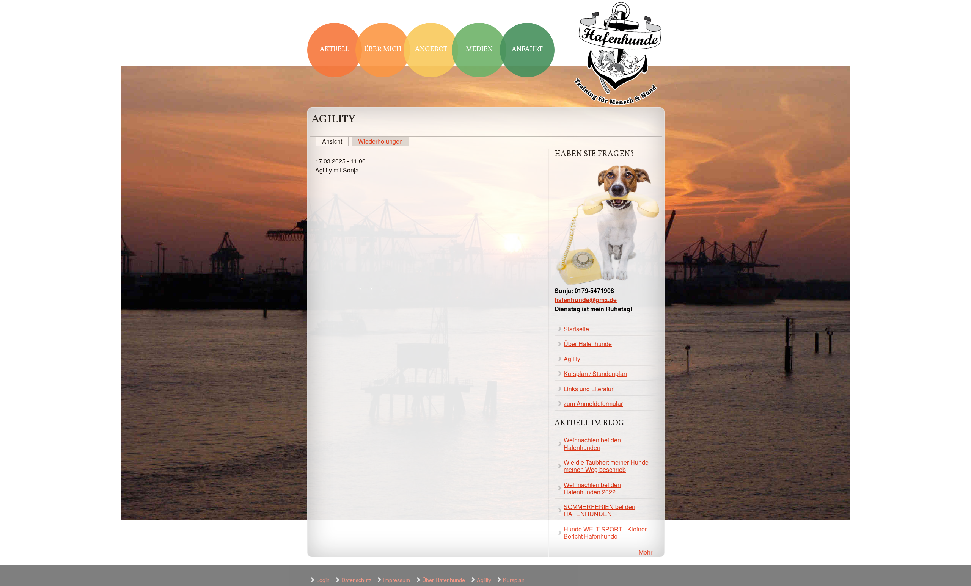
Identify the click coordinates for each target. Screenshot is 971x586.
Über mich (382, 49)
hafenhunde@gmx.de (586, 299)
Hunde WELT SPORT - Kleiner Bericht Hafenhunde (605, 533)
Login (323, 580)
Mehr (645, 552)
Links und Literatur (588, 388)
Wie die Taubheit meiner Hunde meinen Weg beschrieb (606, 466)
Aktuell (334, 49)
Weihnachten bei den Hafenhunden (592, 443)
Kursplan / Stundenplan (595, 373)
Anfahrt (527, 49)
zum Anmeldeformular (593, 403)
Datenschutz (356, 580)
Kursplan (514, 580)
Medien (479, 49)
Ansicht (335, 141)
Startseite (576, 328)
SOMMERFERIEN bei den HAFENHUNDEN (599, 510)
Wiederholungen (380, 141)
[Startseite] (618, 54)
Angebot (431, 49)
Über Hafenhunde (588, 343)
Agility (572, 358)
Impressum (396, 580)
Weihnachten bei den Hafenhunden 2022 (592, 488)
